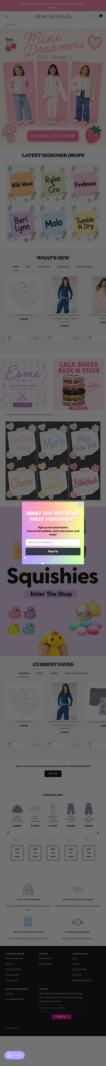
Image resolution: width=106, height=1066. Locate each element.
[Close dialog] (80, 505)
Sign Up (53, 551)
